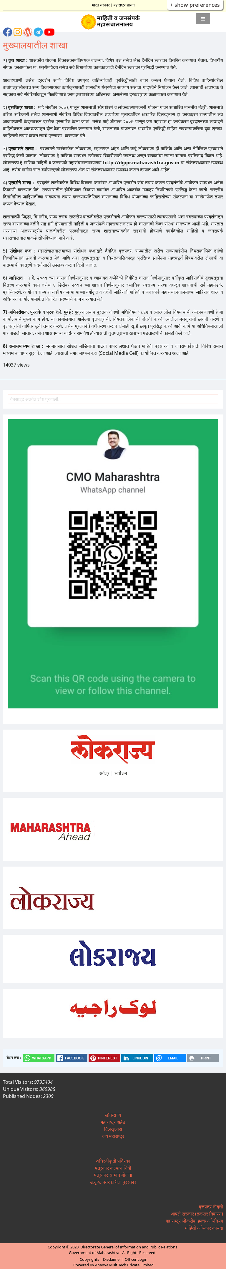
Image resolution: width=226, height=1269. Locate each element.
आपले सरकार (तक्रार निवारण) (197, 1214)
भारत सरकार (101, 5)
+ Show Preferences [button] (195, 4)
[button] (203, 18)
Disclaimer (112, 1259)
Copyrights (89, 1259)
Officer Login (136, 1259)
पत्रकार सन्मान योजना (113, 1175)
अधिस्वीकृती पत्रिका (113, 1161)
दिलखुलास (113, 1129)
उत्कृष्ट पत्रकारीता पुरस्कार (113, 1182)
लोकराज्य (113, 1115)
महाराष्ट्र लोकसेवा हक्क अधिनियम (194, 1221)
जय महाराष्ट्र (113, 1136)
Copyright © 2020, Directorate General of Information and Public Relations (112, 1247)
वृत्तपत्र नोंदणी (211, 1206)
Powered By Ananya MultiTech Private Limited (113, 1265)
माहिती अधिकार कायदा (204, 1228)
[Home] (113, 22)
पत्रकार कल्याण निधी (113, 1168)
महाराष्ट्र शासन (124, 5)
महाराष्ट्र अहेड (113, 1122)
